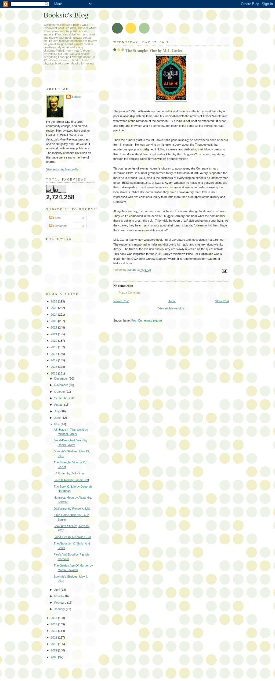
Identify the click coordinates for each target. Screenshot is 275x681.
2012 (54, 630)
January (60, 609)
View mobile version (171, 308)
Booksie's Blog (66, 15)
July (57, 411)
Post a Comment (129, 292)
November (61, 385)
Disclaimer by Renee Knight (72, 508)
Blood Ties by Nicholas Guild (72, 537)
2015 (54, 373)
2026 (54, 301)
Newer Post (121, 301)
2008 (54, 657)
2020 (54, 340)
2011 (54, 637)
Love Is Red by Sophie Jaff (71, 480)
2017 (54, 360)
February (60, 602)
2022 (54, 327)
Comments (59, 226)
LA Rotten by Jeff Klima (69, 473)
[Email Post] (224, 270)
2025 (54, 307)
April (57, 589)
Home (172, 301)
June (57, 417)
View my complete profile (62, 169)
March (58, 596)
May (57, 424)
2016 (54, 366)
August (59, 404)
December (61, 378)
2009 (54, 650)
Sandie (76, 96)
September (61, 398)
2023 (54, 321)
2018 (54, 353)
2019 (54, 347)
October (60, 391)
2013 (54, 624)
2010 (54, 644)
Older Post (222, 301)
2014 (54, 617)
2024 (54, 314)
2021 (54, 334)
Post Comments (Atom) (146, 320)
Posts (56, 217)
